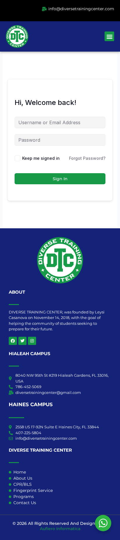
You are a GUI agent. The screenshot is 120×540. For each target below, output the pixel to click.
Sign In (60, 178)
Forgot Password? (87, 158)
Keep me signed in (41, 158)
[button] (109, 36)
